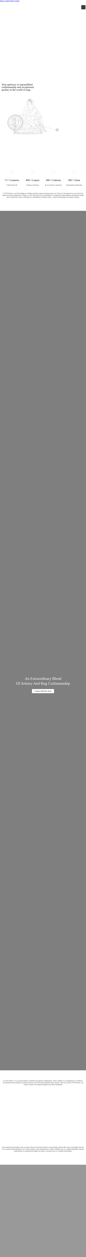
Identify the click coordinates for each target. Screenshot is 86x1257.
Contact (73, 7)
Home (37, 7)
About (45, 7)
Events (64, 7)
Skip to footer (14, 1)
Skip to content (5, 1)
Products (55, 7)
